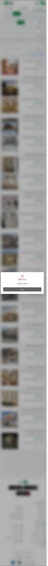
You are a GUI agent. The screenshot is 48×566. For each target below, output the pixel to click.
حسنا (22, 289)
